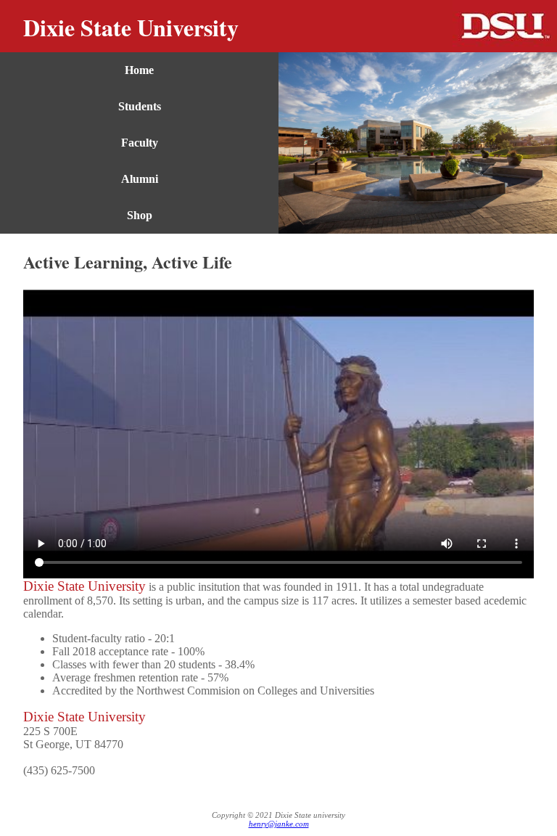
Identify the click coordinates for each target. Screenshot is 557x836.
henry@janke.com (279, 823)
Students (139, 106)
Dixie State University (131, 27)
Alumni (139, 179)
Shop (139, 215)
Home (139, 70)
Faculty (139, 142)
